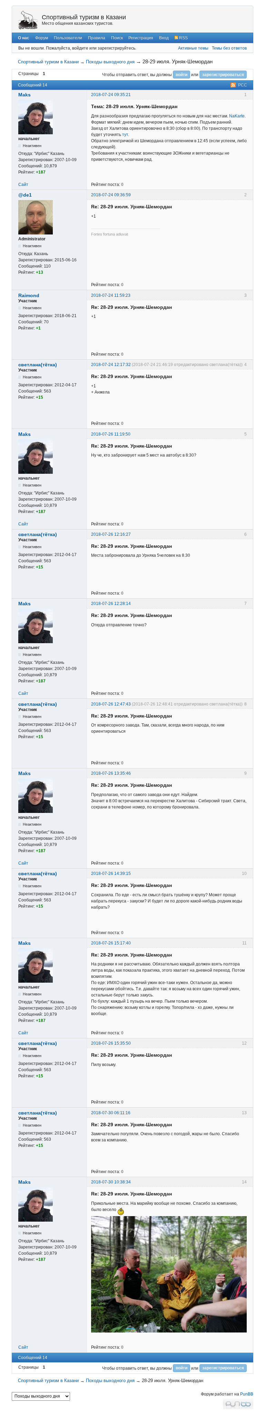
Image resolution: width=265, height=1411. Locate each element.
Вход (164, 37)
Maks (24, 94)
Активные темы (193, 48)
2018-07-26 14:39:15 (111, 873)
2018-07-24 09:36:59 (111, 194)
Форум (41, 37)
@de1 (25, 195)
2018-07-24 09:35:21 (111, 94)
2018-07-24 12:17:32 (111, 364)
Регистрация (140, 37)
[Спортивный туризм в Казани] (28, 19)
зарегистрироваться (223, 74)
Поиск (117, 37)
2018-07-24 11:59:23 (110, 295)
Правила (96, 37)
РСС (242, 85)
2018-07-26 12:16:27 (111, 534)
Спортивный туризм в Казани (84, 17)
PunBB (246, 1394)
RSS (183, 37)
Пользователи (68, 37)
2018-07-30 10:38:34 (111, 1182)
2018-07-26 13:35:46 (111, 773)
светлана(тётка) (37, 364)
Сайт (23, 184)
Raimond (28, 295)
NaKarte (237, 116)
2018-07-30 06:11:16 (110, 1112)
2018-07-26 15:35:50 (111, 1043)
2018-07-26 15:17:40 (111, 943)
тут (125, 134)
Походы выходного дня (110, 61)
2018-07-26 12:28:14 (111, 603)
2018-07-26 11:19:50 (110, 434)
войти (181, 74)
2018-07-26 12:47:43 (111, 704)
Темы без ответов (229, 48)
